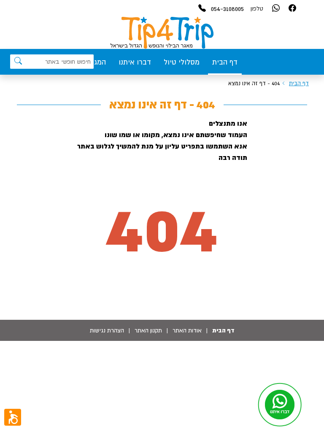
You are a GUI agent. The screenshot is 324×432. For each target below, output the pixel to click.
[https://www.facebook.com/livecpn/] (292, 8)
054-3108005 (227, 8)
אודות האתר (187, 330)
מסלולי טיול (182, 62)
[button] (12, 417)
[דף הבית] (162, 33)
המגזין (96, 62)
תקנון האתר (148, 330)
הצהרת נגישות (107, 330)
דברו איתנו (135, 62)
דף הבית (225, 62)
